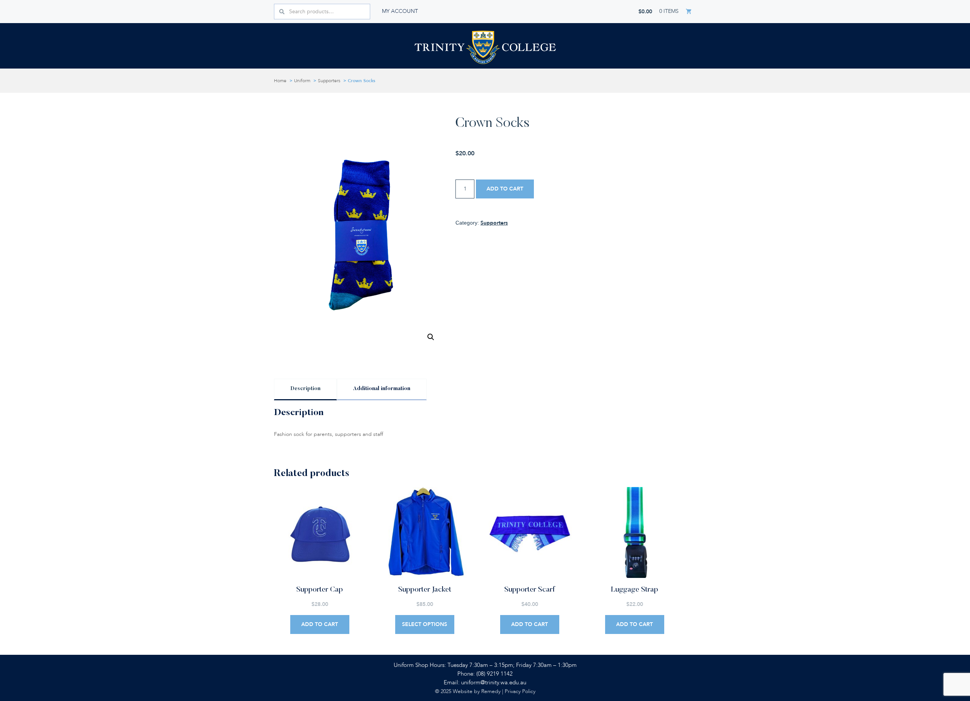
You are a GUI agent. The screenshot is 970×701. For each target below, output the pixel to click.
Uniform (302, 80)
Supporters (329, 80)
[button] (431, 337)
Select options (424, 624)
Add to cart (505, 188)
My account (400, 11)
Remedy (491, 691)
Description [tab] (305, 389)
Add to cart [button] (319, 624)
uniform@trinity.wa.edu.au (493, 683)
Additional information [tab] (381, 389)
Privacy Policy (520, 691)
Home (280, 80)
